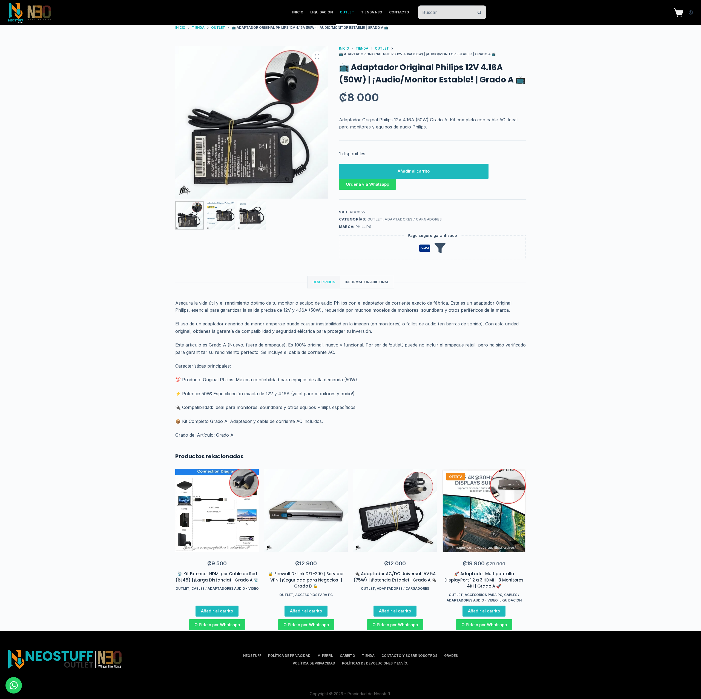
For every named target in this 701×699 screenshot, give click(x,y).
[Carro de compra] (678, 12)
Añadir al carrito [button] (217, 611)
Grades (451, 656)
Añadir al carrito (414, 171)
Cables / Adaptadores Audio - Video (225, 588)
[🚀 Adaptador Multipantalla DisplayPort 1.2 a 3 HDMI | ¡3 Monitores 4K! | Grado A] (484, 510)
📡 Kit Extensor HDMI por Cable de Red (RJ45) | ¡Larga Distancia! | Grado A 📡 (217, 577)
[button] (367, 184)
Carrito (347, 656)
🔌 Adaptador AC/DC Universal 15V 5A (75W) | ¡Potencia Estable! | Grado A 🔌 (395, 577)
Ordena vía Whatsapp (367, 184)
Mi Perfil (325, 656)
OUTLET (347, 12)
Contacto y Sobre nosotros (409, 656)
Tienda (368, 656)
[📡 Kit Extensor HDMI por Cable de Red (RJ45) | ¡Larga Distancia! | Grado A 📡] (217, 510)
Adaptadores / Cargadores (413, 219)
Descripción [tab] (323, 282)
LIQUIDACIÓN (321, 12)
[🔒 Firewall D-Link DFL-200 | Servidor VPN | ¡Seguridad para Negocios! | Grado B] (306, 510)
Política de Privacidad (289, 656)
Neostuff (252, 656)
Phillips (364, 226)
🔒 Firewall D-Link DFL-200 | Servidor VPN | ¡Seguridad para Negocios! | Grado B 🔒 (306, 580)
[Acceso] (691, 12)
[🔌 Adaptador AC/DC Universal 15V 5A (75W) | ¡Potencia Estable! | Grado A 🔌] (395, 510)
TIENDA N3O (371, 12)
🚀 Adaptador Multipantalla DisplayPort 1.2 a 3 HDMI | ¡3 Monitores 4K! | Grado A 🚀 (484, 580)
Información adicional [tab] (367, 282)
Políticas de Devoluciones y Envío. (375, 663)
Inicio (297, 12)
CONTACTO (399, 12)
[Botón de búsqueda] (479, 12)
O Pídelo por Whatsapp (217, 624)
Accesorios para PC (314, 595)
